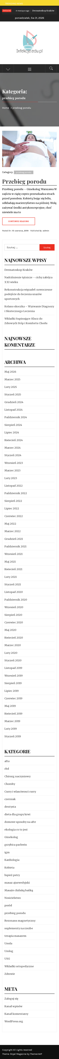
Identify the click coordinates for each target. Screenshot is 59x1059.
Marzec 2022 (12, 531)
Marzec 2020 (12, 645)
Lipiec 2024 (11, 432)
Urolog (8, 951)
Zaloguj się (11, 998)
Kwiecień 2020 (13, 637)
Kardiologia (11, 860)
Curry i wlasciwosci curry (20, 791)
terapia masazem (15, 935)
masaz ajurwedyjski (17, 882)
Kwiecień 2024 (13, 440)
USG (7, 958)
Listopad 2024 (13, 409)
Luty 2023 (10, 478)
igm (7, 852)
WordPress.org (13, 1021)
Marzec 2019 (12, 721)
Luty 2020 (10, 652)
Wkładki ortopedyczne (19, 966)
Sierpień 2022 (13, 501)
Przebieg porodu (24, 181)
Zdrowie (9, 973)
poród (8, 905)
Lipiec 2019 (11, 690)
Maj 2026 (10, 371)
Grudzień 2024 (13, 402)
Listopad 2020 (13, 592)
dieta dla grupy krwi (17, 814)
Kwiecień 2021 (13, 569)
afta (6, 761)
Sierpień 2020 (13, 615)
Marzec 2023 (12, 470)
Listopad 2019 (13, 668)
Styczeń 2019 (12, 736)
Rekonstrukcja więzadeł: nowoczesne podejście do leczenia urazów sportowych (28, 294)
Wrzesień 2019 (13, 675)
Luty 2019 (10, 728)
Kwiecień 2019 (13, 713)
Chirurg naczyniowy (17, 776)
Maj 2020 (10, 630)
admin (46, 230)
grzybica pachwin (15, 844)
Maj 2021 (10, 561)
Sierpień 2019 (13, 683)
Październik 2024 (15, 417)
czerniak (10, 799)
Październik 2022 (15, 493)
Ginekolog (11, 837)
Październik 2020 (15, 599)
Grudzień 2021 (13, 539)
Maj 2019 (10, 706)
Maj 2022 (10, 523)
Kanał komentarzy (16, 1013)
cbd (6, 768)
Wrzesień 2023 (13, 463)
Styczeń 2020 (12, 660)
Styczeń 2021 (12, 584)
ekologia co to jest (16, 829)
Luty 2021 (10, 577)
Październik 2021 (15, 546)
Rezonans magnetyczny (19, 920)
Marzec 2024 (12, 447)
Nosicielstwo (12, 898)
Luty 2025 (10, 387)
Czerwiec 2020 (13, 622)
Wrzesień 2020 (13, 607)
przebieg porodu (23, 172)
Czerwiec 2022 (13, 516)
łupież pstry (12, 875)
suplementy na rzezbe (18, 928)
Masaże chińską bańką (18, 890)
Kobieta (9, 867)
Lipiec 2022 (11, 508)
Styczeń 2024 (12, 455)
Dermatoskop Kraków (30, 10)
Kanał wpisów (13, 1006)
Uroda (8, 943)
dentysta (10, 806)
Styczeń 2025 (12, 394)
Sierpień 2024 (13, 425)
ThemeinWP (36, 1054)
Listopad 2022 (13, 485)
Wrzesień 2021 (13, 554)
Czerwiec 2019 (13, 698)
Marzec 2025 (12, 379)
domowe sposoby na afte (20, 822)
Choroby (9, 784)
